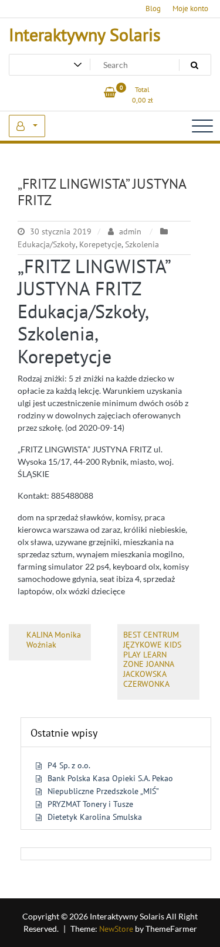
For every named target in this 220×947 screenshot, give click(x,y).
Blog (153, 8)
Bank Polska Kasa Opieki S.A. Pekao (110, 778)
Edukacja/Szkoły (47, 244)
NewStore (116, 929)
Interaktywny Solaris (85, 34)
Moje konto (190, 8)
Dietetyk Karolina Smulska (95, 817)
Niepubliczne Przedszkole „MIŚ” (103, 791)
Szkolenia (142, 244)
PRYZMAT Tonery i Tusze (90, 804)
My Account (27, 126)
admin (130, 231)
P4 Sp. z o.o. (69, 765)
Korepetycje (100, 244)
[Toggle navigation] (202, 126)
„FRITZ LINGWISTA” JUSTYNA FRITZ (102, 192)
